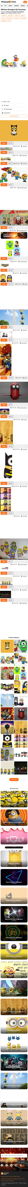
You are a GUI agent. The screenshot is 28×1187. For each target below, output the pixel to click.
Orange (9, 1161)
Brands (23, 5)
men (3, 18)
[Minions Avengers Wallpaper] (20, 686)
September (4, 1161)
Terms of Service (9, 1180)
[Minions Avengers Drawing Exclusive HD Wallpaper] (20, 768)
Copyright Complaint (6, 1178)
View (3, 143)
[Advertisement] (14, 36)
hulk (9, 20)
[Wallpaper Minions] (7, 768)
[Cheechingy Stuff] (20, 754)
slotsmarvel (9, 18)
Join (25, 2)
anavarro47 (6, 113)
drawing (4, 20)
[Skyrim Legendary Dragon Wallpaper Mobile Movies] (7, 713)
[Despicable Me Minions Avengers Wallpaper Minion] (7, 686)
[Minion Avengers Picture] (20, 740)
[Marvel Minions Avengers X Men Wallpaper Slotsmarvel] (7, 646)
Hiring (15, 1176)
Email (18, 1176)
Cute (21, 1159)
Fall (13, 1161)
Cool (18, 1159)
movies (16, 18)
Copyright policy (16, 1178)
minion (16, 15)
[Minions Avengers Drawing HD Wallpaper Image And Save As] (20, 727)
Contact (11, 1176)
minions (4, 15)
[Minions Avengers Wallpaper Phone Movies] (7, 740)
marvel (22, 15)
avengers (10, 15)
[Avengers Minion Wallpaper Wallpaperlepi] (7, 700)
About (2, 1176)
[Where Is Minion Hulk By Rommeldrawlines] (7, 659)
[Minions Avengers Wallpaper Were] (20, 673)
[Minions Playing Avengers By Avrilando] (20, 659)
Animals (16, 5)
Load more (14, 779)
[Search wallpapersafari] (2, 1156)
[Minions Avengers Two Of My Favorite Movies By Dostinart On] (7, 754)
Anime (10, 5)
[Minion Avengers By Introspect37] (20, 646)
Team (6, 1176)
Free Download (14, 116)
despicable (23, 18)
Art (5, 5)
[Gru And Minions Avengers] (7, 727)
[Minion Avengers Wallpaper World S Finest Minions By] (20, 700)
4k (1, 5)
